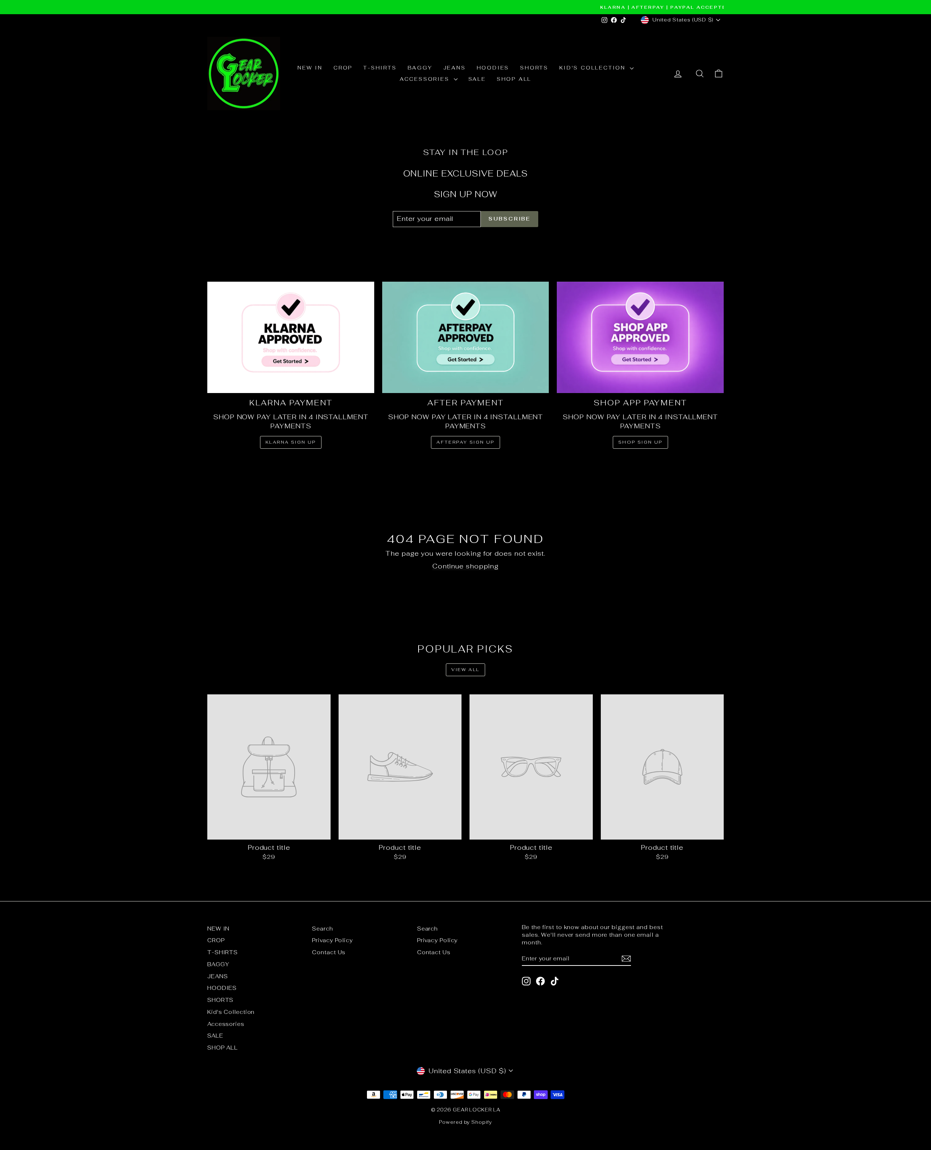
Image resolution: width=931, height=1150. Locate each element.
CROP (342, 67)
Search (322, 928)
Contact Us (328, 952)
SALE (477, 79)
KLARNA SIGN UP (290, 442)
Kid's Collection (593, 67)
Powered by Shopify (465, 1122)
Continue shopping (465, 566)
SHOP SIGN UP (640, 442)
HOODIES (493, 67)
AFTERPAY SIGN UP (465, 442)
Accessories (426, 79)
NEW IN (310, 67)
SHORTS (534, 67)
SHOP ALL (514, 79)
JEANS (454, 67)
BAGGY (420, 67)
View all (465, 670)
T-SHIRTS (379, 67)
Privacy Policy (332, 940)
